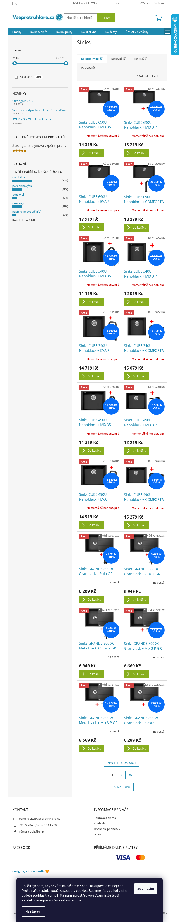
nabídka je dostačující (26, 212)
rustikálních (19, 177)
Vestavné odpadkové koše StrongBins (39, 110)
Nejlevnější (118, 59)
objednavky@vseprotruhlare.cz (39, 819)
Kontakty (100, 823)
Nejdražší (140, 59)
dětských (18, 195)
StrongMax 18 (22, 101)
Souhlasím (145, 888)
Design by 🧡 (30, 872)
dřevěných (19, 203)
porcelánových (22, 186)
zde (78, 900)
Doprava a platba (85, 3)
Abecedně (88, 67)
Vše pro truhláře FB (31, 832)
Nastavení (33, 911)
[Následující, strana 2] (122, 775)
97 (130, 775)
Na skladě (30, 77)
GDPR (97, 834)
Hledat (106, 18)
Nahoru (123, 787)
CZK (143, 3)
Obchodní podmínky (107, 829)
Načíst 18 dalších (122, 763)
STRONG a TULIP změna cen (32, 119)
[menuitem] (17, 31)
